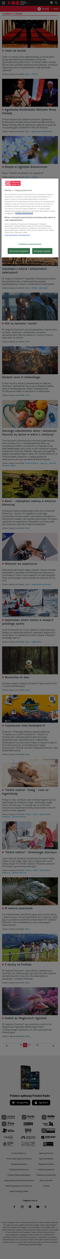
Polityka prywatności (24, 213)
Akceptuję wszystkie (42, 251)
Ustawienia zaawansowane (30, 244)
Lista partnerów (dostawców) (17, 235)
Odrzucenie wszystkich (18, 251)
